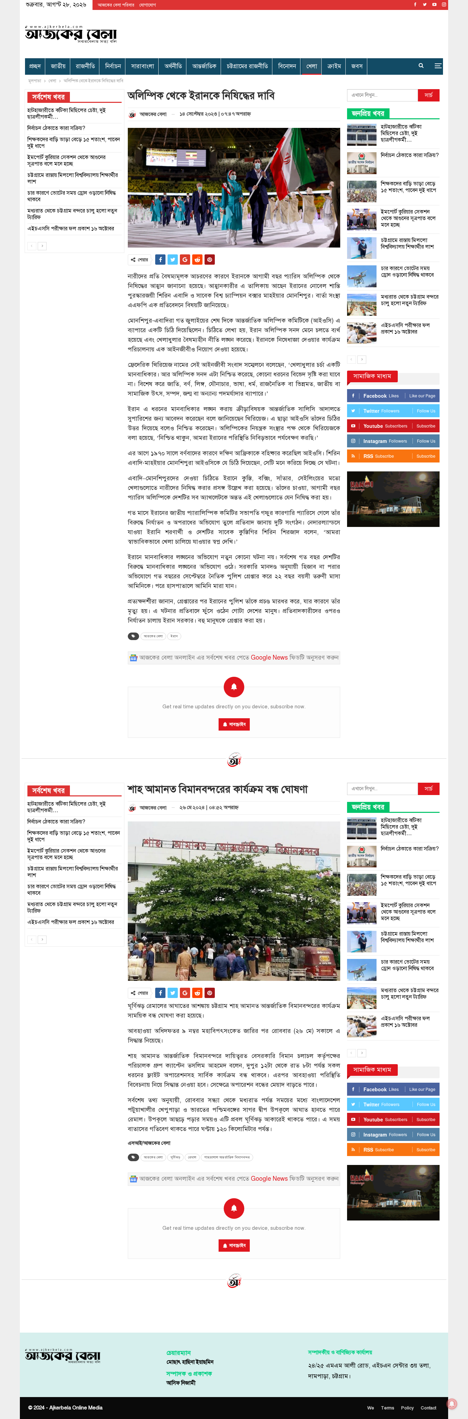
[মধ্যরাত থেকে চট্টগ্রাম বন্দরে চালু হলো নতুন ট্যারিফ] (362, 305)
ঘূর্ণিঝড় (175, 1157)
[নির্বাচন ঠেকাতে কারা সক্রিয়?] (362, 163)
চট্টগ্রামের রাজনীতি (247, 66)
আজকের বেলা (153, 636)
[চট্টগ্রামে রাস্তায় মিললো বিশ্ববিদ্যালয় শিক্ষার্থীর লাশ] (362, 248)
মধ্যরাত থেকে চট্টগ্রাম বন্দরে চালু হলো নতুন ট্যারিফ (410, 300)
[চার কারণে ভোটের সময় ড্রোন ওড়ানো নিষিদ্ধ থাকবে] (362, 276)
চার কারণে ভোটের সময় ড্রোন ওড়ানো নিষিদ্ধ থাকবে (407, 272)
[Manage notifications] (451, 1403)
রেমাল (192, 1157)
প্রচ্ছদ (35, 66)
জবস (357, 66)
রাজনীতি (85, 66)
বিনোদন (287, 66)
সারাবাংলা (142, 66)
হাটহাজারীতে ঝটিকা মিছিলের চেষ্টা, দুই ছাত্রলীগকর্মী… (401, 133)
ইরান (174, 636)
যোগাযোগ (147, 5)
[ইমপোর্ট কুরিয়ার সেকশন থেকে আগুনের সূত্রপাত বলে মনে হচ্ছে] (362, 220)
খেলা (311, 66)
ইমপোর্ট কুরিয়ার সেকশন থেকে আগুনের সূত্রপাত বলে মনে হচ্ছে (408, 218)
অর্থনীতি (173, 66)
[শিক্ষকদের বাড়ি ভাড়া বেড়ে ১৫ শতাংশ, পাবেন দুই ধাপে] (362, 192)
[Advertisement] (305, 33)
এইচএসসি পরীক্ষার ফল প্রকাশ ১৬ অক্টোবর (405, 329)
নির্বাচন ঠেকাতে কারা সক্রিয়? (410, 155)
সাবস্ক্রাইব (237, 724)
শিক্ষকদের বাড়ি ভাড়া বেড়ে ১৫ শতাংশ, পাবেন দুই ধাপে (408, 187)
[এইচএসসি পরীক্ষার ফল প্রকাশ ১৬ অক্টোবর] (362, 333)
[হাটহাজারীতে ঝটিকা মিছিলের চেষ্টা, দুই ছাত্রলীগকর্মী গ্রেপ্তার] (362, 135)
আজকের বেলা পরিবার (116, 5)
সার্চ (429, 95)
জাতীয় (58, 66)
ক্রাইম (334, 66)
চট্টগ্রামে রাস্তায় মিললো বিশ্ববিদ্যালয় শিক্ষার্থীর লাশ (407, 244)
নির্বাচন (113, 66)
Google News (269, 657)
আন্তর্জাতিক (204, 66)
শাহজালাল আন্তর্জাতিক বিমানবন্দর (227, 1157)
